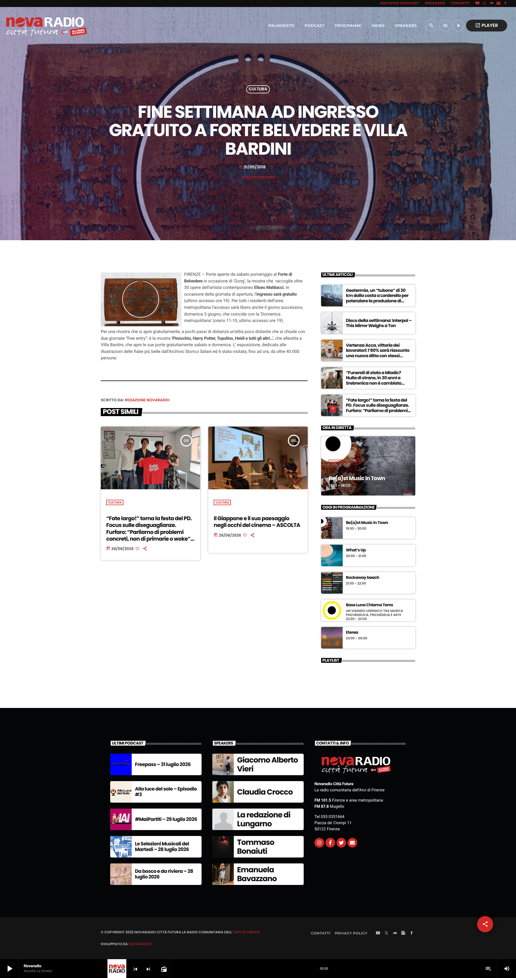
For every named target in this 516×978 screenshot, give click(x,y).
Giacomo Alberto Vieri (267, 764)
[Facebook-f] (330, 843)
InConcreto (140, 944)
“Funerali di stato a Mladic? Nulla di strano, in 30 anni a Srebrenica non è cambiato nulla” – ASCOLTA (374, 380)
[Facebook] (505, 3)
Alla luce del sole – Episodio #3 (166, 792)
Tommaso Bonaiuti (255, 847)
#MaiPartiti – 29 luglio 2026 (166, 819)
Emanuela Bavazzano (257, 874)
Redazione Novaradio (147, 400)
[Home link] (34, 25)
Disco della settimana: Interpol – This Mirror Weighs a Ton (379, 323)
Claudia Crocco (265, 792)
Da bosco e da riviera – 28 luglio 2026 (164, 874)
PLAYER (486, 25)
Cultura (258, 89)
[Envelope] (352, 843)
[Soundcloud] (491, 3)
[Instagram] (498, 3)
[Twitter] (341, 843)
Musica (336, 462)
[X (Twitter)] (484, 3)
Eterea (352, 632)
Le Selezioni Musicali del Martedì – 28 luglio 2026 (162, 847)
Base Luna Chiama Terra (369, 605)
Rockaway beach (362, 577)
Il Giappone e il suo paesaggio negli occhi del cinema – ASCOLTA (257, 522)
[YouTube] (477, 3)
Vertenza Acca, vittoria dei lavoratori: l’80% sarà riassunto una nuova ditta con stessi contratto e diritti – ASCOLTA (378, 353)
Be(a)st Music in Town (357, 478)
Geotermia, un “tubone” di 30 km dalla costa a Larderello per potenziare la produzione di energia (377, 298)
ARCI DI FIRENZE (246, 932)
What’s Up (356, 550)
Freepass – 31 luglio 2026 (163, 764)
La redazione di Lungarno (263, 819)
